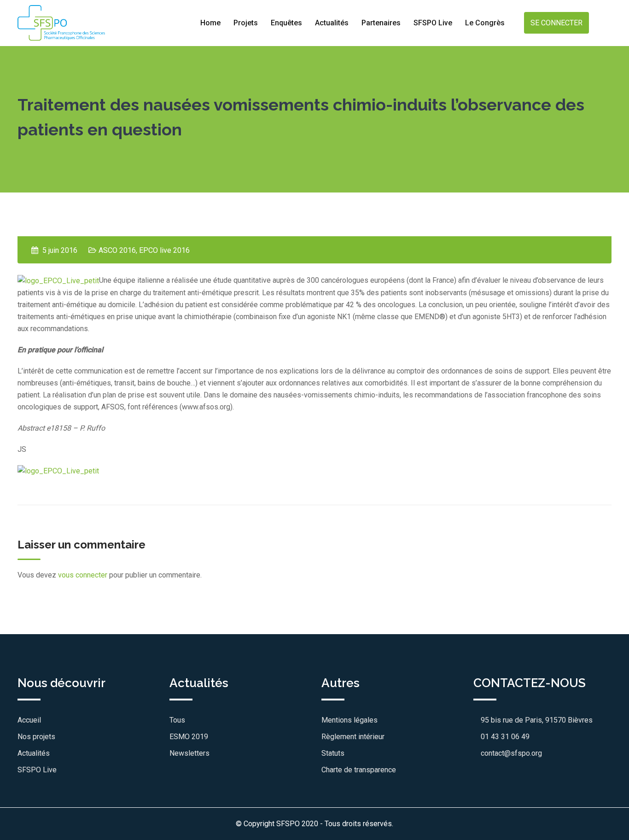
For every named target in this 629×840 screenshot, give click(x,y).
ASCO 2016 (117, 250)
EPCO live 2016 (164, 250)
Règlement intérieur (352, 736)
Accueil (29, 720)
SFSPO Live (433, 22)
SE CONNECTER (556, 22)
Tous (177, 720)
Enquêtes (286, 22)
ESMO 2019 (188, 736)
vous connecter (82, 575)
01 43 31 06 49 (504, 736)
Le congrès (485, 22)
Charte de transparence (358, 769)
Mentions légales (349, 720)
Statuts (332, 753)
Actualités (332, 22)
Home (210, 22)
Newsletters (189, 753)
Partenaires (381, 22)
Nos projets (36, 736)
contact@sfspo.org (510, 753)
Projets (245, 22)
